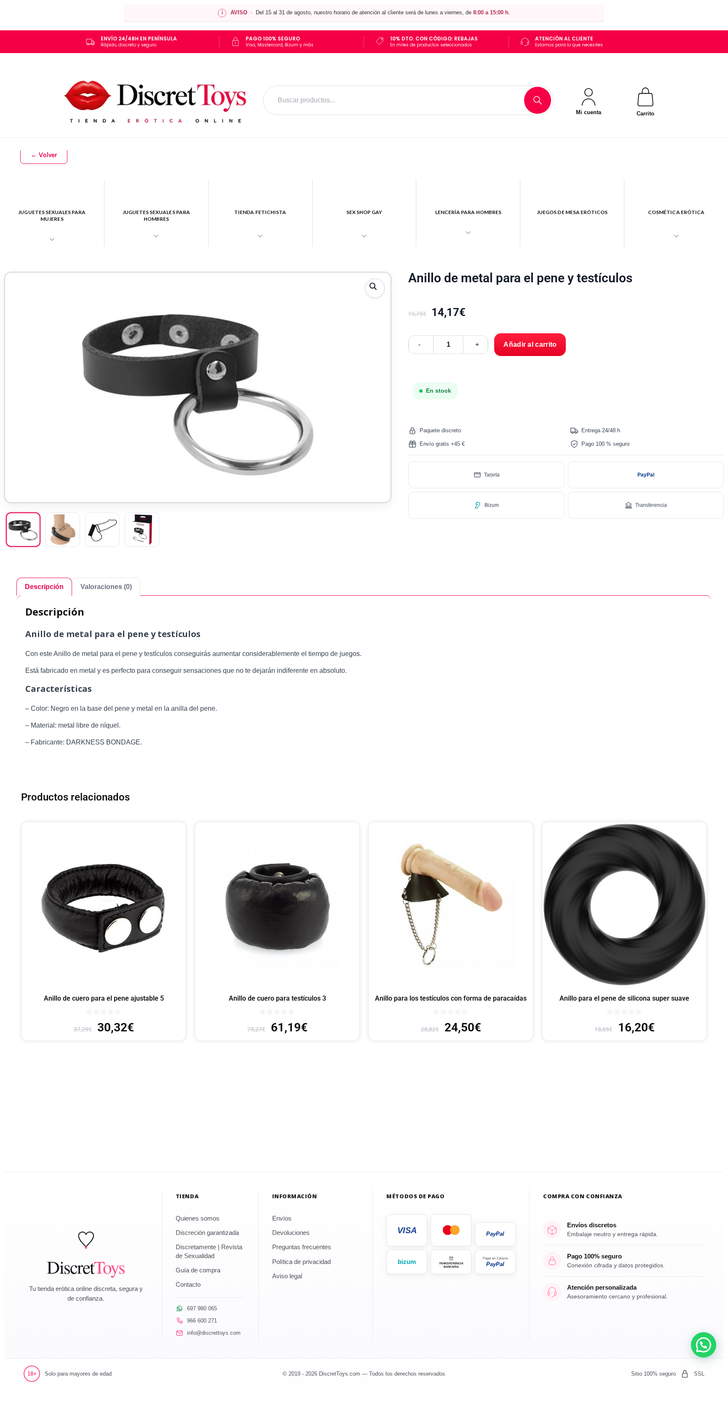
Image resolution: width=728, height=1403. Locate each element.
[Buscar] (537, 100)
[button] (375, 288)
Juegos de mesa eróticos (572, 212)
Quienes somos (197, 1218)
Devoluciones (291, 1232)
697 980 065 (202, 1308)
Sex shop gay (364, 212)
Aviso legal (287, 1276)
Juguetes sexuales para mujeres (52, 215)
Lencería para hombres (468, 212)
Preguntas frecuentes (301, 1246)
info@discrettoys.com (214, 1333)
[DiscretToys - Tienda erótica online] (155, 100)
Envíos (282, 1218)
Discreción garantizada (207, 1232)
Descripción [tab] (44, 586)
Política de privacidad (301, 1261)
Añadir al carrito (530, 344)
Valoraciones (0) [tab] (106, 586)
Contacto (188, 1284)
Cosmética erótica (676, 212)
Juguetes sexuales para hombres (156, 215)
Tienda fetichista (260, 212)
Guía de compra (198, 1270)
